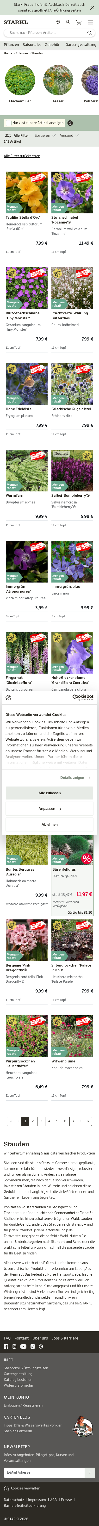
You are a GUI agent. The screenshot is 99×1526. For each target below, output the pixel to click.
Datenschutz (14, 1500)
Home (8, 53)
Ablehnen (50, 824)
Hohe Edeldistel (19, 409)
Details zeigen (72, 777)
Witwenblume (63, 1061)
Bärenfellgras (64, 870)
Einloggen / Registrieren (23, 1406)
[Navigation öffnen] (90, 22)
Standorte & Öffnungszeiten (26, 1368)
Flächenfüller (20, 101)
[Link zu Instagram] (14, 1346)
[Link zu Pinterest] (41, 1346)
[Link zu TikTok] (33, 1346)
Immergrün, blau (65, 587)
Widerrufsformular (18, 1386)
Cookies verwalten (25, 1488)
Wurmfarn (15, 496)
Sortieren (42, 136)
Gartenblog (17, 1417)
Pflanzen (11, 45)
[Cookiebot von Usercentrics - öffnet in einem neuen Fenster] (72, 698)
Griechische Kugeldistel (71, 409)
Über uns (40, 1338)
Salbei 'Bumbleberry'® (70, 496)
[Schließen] (92, 8)
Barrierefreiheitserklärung (25, 1506)
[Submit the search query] (90, 33)
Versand (66, 136)
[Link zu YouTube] (23, 1346)
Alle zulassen (49, 793)
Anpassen (46, 808)
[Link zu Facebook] (6, 1346)
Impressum (37, 1500)
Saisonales (32, 45)
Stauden (37, 53)
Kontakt (22, 1338)
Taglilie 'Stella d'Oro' (23, 218)
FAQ (7, 1338)
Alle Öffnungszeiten (65, 10)
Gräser (58, 101)
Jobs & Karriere (65, 1338)
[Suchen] (90, 1473)
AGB (53, 1500)
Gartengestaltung (81, 45)
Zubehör (52, 45)
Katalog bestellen (18, 1380)
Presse (66, 1500)
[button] (19, 136)
